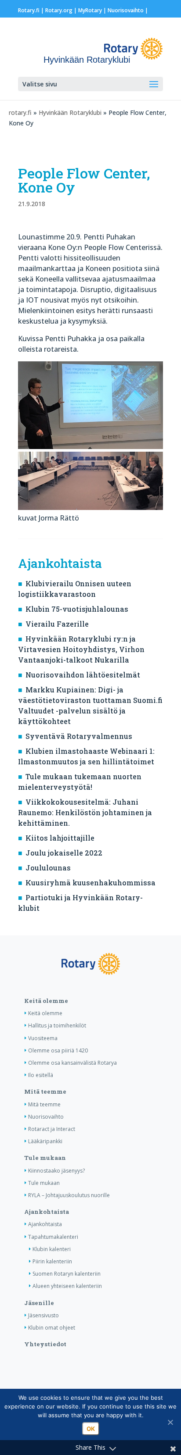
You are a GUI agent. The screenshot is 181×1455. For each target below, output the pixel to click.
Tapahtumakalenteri (53, 1237)
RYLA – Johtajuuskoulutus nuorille (69, 1195)
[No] (170, 1422)
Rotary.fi (29, 10)
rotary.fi (20, 112)
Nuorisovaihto (126, 10)
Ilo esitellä (40, 1075)
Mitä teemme (45, 1091)
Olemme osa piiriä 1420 (58, 1050)
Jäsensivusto (43, 1315)
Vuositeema (43, 1038)
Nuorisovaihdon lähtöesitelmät (82, 674)
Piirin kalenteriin (52, 1261)
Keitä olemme (46, 1001)
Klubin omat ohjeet (51, 1327)
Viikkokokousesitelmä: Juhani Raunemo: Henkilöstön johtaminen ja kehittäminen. (85, 812)
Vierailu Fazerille (57, 623)
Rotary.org (58, 10)
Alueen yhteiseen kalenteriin (67, 1286)
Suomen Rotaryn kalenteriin (67, 1273)
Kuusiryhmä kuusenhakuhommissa (90, 882)
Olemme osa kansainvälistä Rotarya (72, 1062)
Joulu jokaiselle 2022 (63, 852)
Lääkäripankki (45, 1141)
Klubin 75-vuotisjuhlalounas (76, 608)
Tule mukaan (45, 1158)
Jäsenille (39, 1303)
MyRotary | (93, 10)
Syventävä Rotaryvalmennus (78, 736)
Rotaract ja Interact (51, 1129)
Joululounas (48, 867)
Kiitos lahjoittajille (59, 837)
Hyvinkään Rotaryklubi (70, 112)
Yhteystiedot (45, 1344)
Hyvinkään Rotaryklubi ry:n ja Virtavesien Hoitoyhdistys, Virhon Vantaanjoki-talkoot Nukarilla (81, 649)
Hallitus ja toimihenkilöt (57, 1025)
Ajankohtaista (46, 1212)
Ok (91, 1428)
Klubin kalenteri (52, 1249)
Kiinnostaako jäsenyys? (56, 1170)
